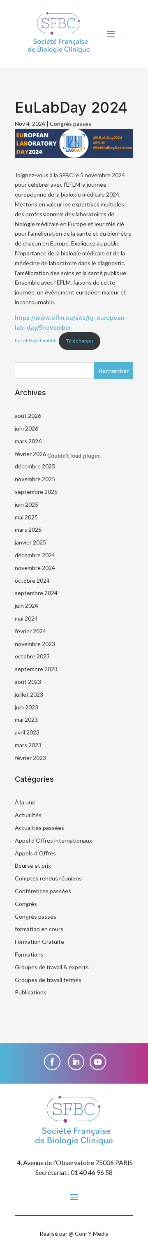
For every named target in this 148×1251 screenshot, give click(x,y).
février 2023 (30, 757)
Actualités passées (39, 827)
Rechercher (114, 370)
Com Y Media (92, 1233)
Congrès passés (70, 123)
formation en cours (39, 928)
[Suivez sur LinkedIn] (76, 1062)
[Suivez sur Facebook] (52, 1062)
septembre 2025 (36, 491)
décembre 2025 (35, 466)
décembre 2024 (35, 554)
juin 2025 (26, 504)
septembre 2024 (36, 592)
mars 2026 (28, 441)
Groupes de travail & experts (52, 967)
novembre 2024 (35, 567)
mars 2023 (28, 744)
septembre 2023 (36, 668)
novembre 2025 (35, 478)
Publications (30, 992)
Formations (29, 954)
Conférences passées (43, 890)
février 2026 (30, 453)
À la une (25, 802)
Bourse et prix (33, 865)
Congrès (26, 903)
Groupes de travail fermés (48, 979)
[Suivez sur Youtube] (98, 1062)
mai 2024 (26, 618)
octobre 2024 (32, 580)
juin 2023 (26, 707)
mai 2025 (26, 517)
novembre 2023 (35, 643)
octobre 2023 (32, 656)
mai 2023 (26, 719)
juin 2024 (26, 605)
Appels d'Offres (35, 853)
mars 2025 (28, 529)
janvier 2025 (30, 542)
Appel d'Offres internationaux (53, 840)
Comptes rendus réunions (48, 878)
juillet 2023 (29, 694)
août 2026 (28, 415)
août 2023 (28, 681)
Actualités (28, 814)
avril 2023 (27, 732)
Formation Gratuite (39, 941)
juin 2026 (26, 428)
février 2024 (30, 631)
